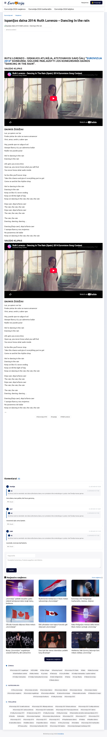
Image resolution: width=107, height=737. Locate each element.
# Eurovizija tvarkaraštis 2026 (38, 726)
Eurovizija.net (8, 15)
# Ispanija (54, 417)
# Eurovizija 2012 (54, 719)
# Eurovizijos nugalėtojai (31, 693)
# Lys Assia (44, 673)
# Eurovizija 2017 (81, 716)
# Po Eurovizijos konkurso (41, 696)
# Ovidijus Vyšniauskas (19, 677)
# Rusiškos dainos (92, 719)
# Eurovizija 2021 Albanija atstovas (42, 706)
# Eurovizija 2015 (16, 719)
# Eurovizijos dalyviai (61, 690)
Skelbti (11, 570)
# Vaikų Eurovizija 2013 (34, 713)
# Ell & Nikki (34, 670)
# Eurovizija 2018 (68, 716)
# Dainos (53, 722)
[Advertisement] (79, 39)
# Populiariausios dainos (69, 719)
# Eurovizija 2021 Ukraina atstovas (65, 706)
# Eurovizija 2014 (42, 417)
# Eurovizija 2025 (70, 696)
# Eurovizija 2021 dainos (88, 709)
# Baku (83, 670)
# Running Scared (57, 670)
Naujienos (85, 2)
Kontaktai (61, 733)
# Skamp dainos (54, 680)
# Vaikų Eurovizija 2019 (17, 713)
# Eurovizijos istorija (76, 690)
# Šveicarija (53, 673)
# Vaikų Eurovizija (56, 696)
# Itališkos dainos (29, 722)
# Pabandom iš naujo (94, 693)
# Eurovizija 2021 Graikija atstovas (89, 706)
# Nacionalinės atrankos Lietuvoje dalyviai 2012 (84, 713)
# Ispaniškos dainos (42, 722)
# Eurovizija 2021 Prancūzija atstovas (67, 709)
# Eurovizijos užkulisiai (47, 693)
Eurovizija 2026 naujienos (14, 9)
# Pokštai (82, 719)
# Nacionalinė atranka (79, 693)
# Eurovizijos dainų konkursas (51, 716)
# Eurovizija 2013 (41, 719)
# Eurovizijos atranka (31, 690)
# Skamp (67, 677)
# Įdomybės (20, 716)
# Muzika (12, 716)
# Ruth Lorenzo (65, 417)
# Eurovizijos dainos (46, 690)
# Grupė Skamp (77, 677)
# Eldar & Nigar (44, 670)
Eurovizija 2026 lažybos (64, 9)
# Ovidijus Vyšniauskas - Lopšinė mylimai (83, 673)
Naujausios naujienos (53, 659)
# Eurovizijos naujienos (14, 693)
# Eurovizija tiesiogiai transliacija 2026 (79, 726)
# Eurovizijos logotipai (33, 716)
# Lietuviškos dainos (15, 722)
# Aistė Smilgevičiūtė (56, 677)
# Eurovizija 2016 (94, 716)
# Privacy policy (22, 726)
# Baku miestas (34, 673)
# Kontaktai (75, 722)
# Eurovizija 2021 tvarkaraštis (44, 709)
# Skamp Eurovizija (90, 677)
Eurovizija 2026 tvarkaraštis (40, 9)
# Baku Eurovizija (93, 670)
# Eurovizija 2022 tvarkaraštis (90, 722)
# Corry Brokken (64, 673)
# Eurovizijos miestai (91, 690)
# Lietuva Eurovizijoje (63, 693)
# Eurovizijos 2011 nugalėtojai (19, 670)
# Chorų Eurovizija (16, 690)
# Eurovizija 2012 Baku (71, 670)
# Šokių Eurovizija (62, 713)
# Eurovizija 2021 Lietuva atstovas (23, 709)
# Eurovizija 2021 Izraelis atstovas (19, 706)
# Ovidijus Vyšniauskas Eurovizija (38, 677)
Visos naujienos (96, 577)
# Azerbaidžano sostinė (20, 673)
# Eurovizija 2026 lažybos (57, 726)
